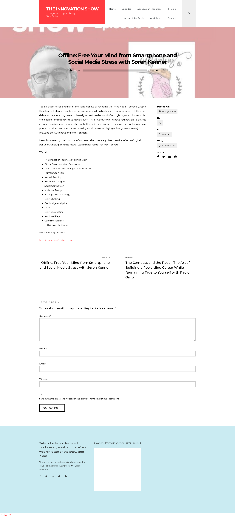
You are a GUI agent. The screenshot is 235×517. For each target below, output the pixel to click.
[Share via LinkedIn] (169, 157)
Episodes (126, 9)
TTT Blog (171, 9)
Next (127, 258)
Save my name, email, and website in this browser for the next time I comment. (79, 399)
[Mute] (157, 70)
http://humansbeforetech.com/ (56, 240)
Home (112, 9)
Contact (172, 18)
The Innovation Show (72, 9)
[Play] (71, 70)
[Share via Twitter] (163, 157)
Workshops (155, 18)
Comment (45, 316)
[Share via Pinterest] (175, 157)
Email (42, 364)
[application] (117, 70)
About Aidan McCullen (149, 9)
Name (43, 348)
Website (43, 379)
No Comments (168, 146)
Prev (107, 258)
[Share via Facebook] (158, 157)
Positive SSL (6, 515)
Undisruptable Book (133, 18)
